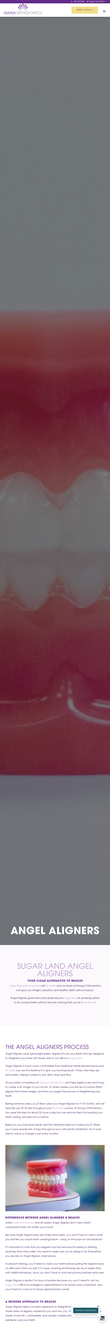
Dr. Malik (51, 986)
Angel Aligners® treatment (24, 986)
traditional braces (23, 1223)
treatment (89, 1003)
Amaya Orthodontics (51, 1083)
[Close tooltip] (98, 1306)
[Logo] (23, 10)
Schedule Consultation (85, 1310)
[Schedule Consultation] (102, 1318)
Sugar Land (70, 998)
